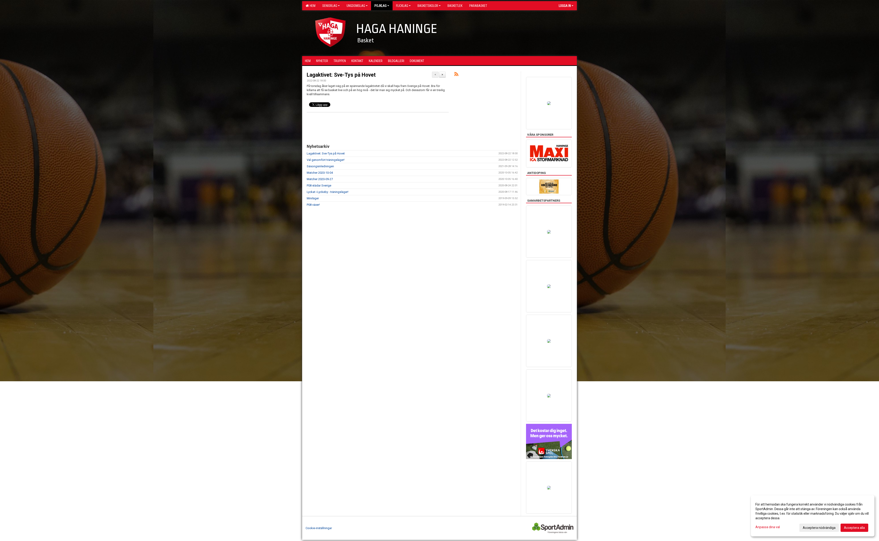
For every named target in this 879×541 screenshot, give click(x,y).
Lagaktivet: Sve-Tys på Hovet (341, 75)
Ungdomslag (356, 6)
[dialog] (812, 515)
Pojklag (380, 6)
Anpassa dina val (767, 527)
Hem (311, 6)
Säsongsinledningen (320, 166)
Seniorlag (329, 6)
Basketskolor (428, 6)
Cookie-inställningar (319, 528)
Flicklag (402, 6)
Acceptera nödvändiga (819, 528)
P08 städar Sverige (319, 185)
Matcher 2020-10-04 (320, 172)
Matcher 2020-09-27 (320, 179)
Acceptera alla (854, 528)
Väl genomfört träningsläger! (326, 160)
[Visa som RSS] (456, 75)
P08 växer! (313, 204)
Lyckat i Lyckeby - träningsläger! (327, 192)
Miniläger (313, 198)
